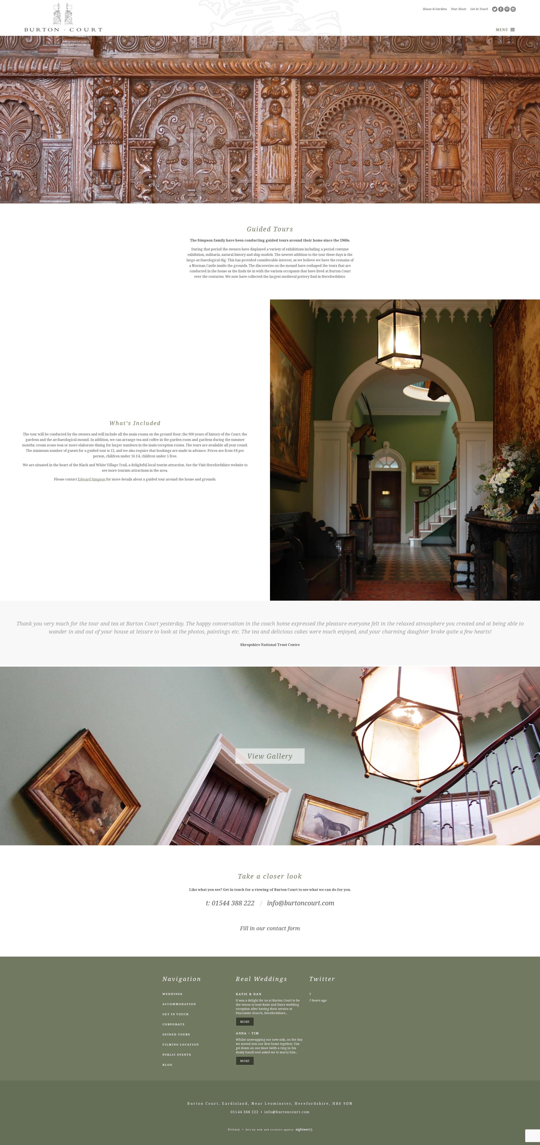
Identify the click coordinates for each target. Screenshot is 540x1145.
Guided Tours (176, 1034)
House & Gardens (435, 9)
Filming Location (180, 1044)
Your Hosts (458, 9)
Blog (167, 1065)
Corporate (173, 1024)
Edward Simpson (91, 479)
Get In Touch (479, 9)
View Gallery (270, 756)
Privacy (234, 1129)
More (245, 1022)
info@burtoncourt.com (300, 903)
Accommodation (179, 1004)
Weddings (172, 994)
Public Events (176, 1054)
